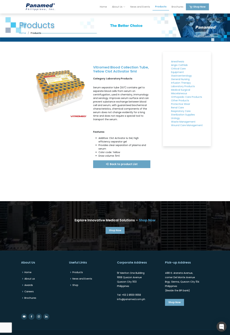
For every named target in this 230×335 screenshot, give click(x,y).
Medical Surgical (180, 90)
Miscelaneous (179, 93)
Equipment (177, 72)
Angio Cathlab (179, 65)
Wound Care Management (187, 125)
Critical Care (178, 68)
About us (29, 279)
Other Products (180, 100)
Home (103, 6)
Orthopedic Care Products (186, 97)
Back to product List (123, 164)
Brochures (177, 6)
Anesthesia (177, 61)
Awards (28, 285)
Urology (175, 118)
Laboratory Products (183, 86)
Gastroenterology (181, 75)
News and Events (140, 6)
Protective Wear (180, 104)
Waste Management (183, 121)
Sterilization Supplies (183, 114)
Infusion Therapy (181, 82)
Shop (75, 285)
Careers (29, 291)
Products (161, 6)
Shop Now (199, 6)
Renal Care (177, 107)
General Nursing (180, 79)
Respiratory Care (181, 111)
